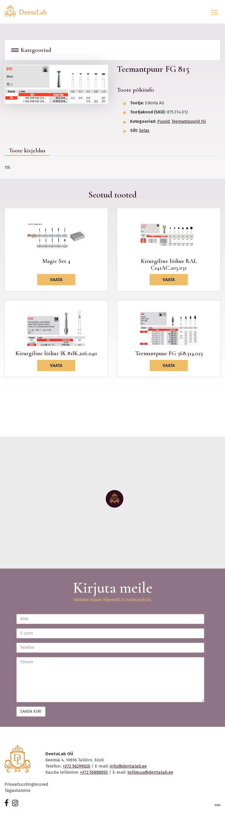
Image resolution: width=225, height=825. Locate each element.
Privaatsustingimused (26, 784)
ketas (144, 130)
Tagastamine (17, 790)
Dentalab (29, 11)
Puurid (163, 121)
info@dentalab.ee (128, 766)
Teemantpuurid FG (189, 121)
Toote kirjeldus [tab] (27, 150)
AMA (218, 805)
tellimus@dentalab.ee (150, 772)
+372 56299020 (76, 766)
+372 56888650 (94, 772)
